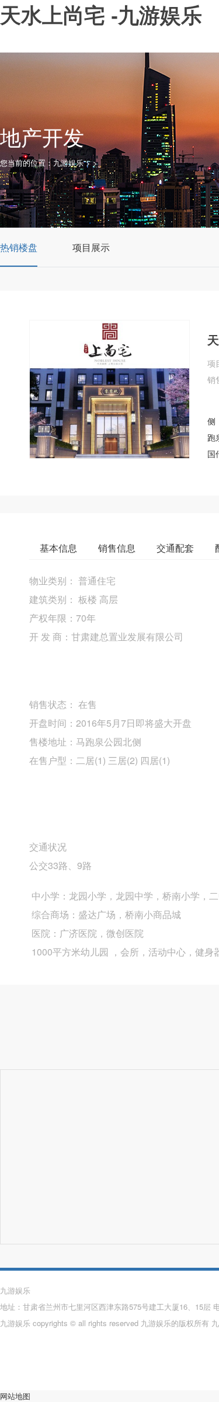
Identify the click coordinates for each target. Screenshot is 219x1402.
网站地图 (15, 1395)
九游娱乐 (68, 162)
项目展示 (91, 247)
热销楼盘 (18, 247)
